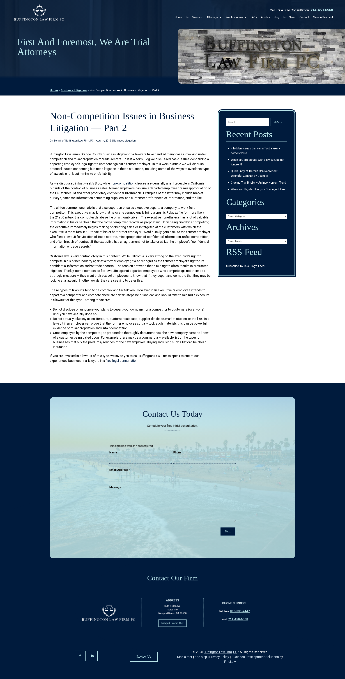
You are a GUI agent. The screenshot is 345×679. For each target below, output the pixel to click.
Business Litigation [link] (124, 140)
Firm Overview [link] (194, 17)
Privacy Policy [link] (219, 657)
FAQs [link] (254, 17)
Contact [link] (304, 17)
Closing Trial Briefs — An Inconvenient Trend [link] (258, 182)
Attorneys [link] (212, 17)
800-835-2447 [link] (240, 611)
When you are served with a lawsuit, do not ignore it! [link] (257, 162)
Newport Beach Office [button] (172, 623)
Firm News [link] (289, 17)
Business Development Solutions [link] (255, 657)
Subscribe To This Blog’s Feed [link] (245, 266)
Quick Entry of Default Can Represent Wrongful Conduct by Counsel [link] (254, 173)
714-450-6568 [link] (321, 10)
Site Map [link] (201, 657)
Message (115, 487)
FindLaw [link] (230, 662)
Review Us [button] (144, 656)
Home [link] (178, 17)
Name (113, 452)
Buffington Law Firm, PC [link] (80, 140)
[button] (80, 656)
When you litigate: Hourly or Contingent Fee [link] (258, 189)
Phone (177, 452)
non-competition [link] (123, 183)
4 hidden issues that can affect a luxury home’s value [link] (255, 151)
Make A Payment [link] (323, 17)
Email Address (119, 469)
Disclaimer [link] (184, 657)
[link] (39, 13)
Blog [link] (276, 17)
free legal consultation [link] (121, 361)
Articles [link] (265, 17)
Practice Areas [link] (234, 17)
